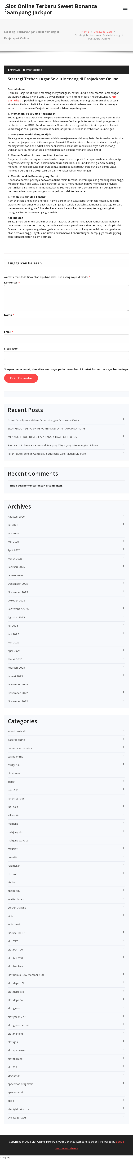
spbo (11, 1100)
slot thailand (15, 1058)
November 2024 (18, 684)
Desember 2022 (18, 693)
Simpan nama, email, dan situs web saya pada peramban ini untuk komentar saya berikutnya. (66, 369)
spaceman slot (17, 1092)
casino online (15, 756)
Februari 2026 (16, 567)
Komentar (12, 282)
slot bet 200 (15, 958)
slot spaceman (17, 1050)
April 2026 (14, 550)
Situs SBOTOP (16, 933)
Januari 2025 (15, 676)
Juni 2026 (13, 533)
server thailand (17, 907)
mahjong (13, 823)
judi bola (13, 807)
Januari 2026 (15, 575)
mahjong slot (16, 832)
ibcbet (11, 781)
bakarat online (16, 739)
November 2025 (18, 592)
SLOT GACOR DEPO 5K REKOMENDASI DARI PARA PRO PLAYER (47, 428)
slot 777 (13, 941)
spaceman (14, 1075)
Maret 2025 (15, 659)
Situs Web (11, 348)
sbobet (12, 882)
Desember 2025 (18, 583)
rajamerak (14, 865)
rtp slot (12, 874)
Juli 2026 (13, 525)
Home (85, 31)
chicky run (14, 765)
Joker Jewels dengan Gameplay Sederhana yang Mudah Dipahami (47, 453)
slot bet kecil (15, 966)
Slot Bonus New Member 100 (26, 975)
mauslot (12, 848)
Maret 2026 (15, 558)
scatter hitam (16, 899)
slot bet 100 (15, 949)
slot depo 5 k (16, 991)
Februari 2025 (16, 667)
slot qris (13, 1042)
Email (8, 331)
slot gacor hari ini (18, 1025)
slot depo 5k (15, 1000)
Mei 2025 (13, 642)
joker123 (13, 790)
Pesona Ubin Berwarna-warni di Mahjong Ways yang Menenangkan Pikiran (53, 445)
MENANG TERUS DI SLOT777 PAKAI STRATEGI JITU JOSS (43, 436)
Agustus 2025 (16, 617)
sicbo (11, 916)
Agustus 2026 (16, 516)
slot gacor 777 (17, 1016)
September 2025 (18, 608)
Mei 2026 (13, 541)
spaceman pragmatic (20, 1084)
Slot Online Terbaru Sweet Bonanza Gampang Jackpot (51, 9)
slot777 (12, 1067)
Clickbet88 (14, 773)
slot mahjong (16, 1033)
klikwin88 (13, 815)
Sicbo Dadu (14, 924)
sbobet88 (14, 890)
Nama (9, 315)
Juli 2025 (13, 625)
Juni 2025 (13, 634)
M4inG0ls (14, 69)
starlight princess (18, 1109)
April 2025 (14, 650)
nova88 (12, 857)
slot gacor (14, 1008)
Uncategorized (103, 31)
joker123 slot (16, 798)
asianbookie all (16, 731)
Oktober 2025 (16, 600)
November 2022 (18, 701)
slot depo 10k (16, 983)
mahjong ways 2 (18, 840)
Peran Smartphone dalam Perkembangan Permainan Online (44, 420)
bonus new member (20, 748)
